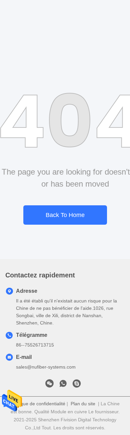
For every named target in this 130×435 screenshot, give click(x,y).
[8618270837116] (63, 385)
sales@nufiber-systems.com (46, 367)
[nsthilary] (76, 385)
